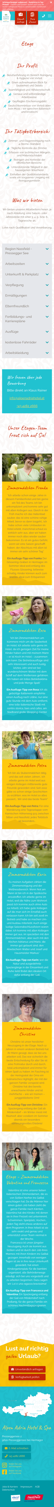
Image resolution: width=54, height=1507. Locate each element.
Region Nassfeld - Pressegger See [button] (18, 251)
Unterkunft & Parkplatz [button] (22, 274)
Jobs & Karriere (10, 1486)
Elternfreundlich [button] (17, 306)
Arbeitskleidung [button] (17, 353)
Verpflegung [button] (14, 285)
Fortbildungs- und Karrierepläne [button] (18, 319)
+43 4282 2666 (17, 1456)
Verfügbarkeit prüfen (27, 1377)
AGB (37, 1486)
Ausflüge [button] (12, 331)
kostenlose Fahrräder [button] (21, 342)
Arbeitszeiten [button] (15, 264)
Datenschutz (8, 1489)
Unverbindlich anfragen (29, 1369)
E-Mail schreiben (18, 1448)
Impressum (26, 1486)
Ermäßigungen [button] (16, 295)
